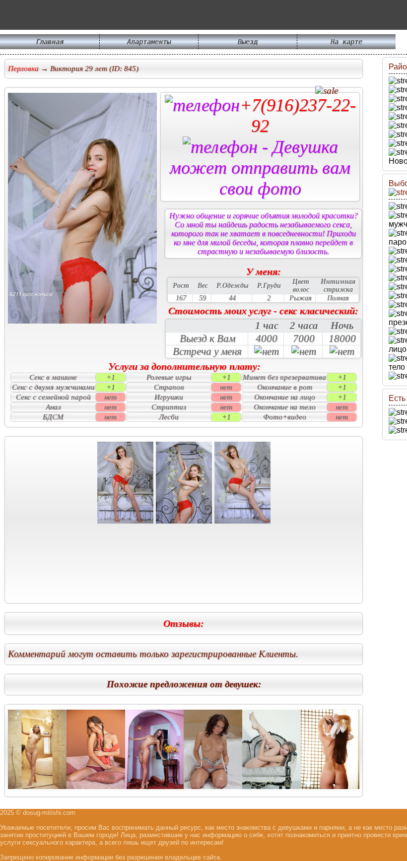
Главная (50, 42)
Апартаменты (149, 42)
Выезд (248, 42)
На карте (346, 42)
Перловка (23, 68)
